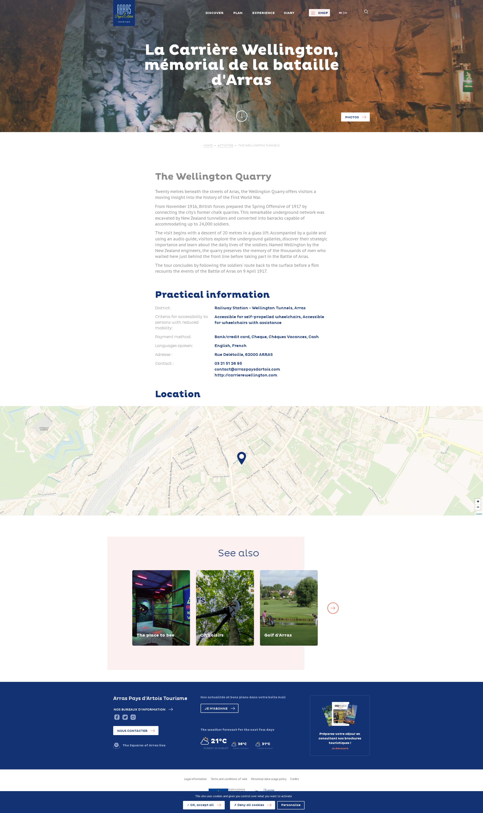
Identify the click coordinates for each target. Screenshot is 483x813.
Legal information (195, 779)
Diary (289, 13)
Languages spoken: (174, 346)
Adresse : (163, 354)
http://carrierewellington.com (246, 375)
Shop (323, 13)
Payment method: (173, 337)
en (345, 13)
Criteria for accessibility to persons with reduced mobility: (181, 322)
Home (208, 145)
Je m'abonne (216, 709)
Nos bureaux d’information (139, 709)
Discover (148, 645)
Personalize (291, 805)
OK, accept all (201, 805)
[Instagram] (133, 717)
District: (163, 308)
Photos (352, 117)
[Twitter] (125, 717)
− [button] (478, 507)
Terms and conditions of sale (229, 779)
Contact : (164, 363)
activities (225, 145)
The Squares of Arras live (144, 745)
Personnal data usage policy (268, 779)
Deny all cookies (250, 805)
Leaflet (479, 513)
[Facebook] (117, 717)
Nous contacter (132, 731)
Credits (294, 779)
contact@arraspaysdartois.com (247, 369)
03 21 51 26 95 (228, 363)
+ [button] (478, 501)
